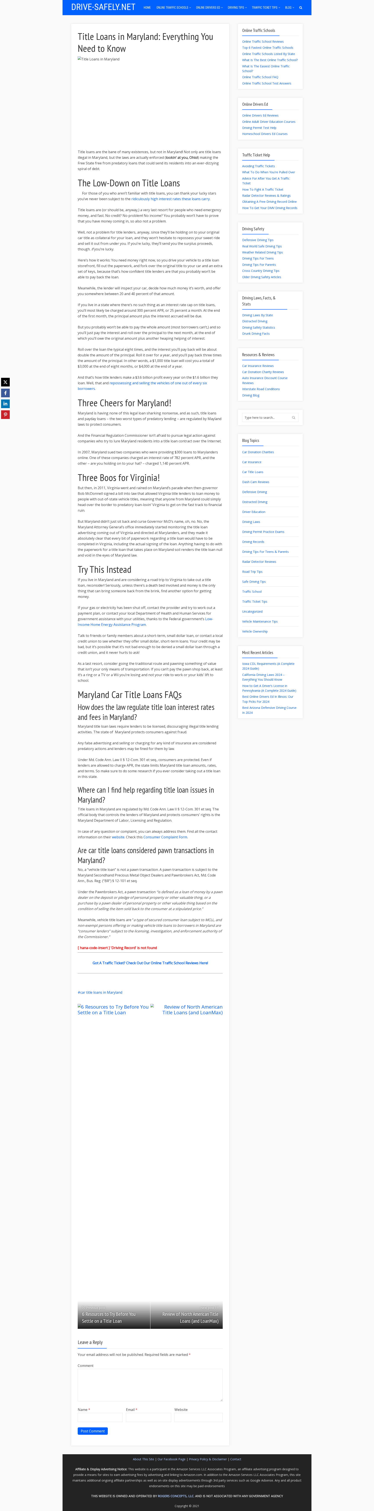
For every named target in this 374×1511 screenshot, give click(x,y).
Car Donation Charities (258, 452)
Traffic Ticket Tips (264, 7)
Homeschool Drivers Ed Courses (265, 134)
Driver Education (253, 512)
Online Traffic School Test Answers (266, 83)
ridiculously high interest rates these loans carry (170, 198)
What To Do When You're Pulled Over (268, 172)
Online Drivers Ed (208, 7)
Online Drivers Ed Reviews (260, 115)
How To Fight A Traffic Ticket (262, 189)
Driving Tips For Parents (259, 265)
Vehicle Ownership (255, 631)
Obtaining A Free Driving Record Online (269, 202)
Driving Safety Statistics (258, 327)
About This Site (143, 1459)
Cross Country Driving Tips (260, 271)
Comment (86, 1365)
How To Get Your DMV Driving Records (269, 208)
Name (84, 1409)
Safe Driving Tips (254, 581)
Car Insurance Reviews (258, 366)
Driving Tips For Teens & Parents (265, 552)
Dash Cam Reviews (255, 482)
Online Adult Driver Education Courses (268, 122)
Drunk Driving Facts (256, 333)
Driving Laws (251, 522)
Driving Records (253, 542)
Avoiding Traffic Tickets (258, 166)
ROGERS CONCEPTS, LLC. (176, 1496)
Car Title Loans (252, 472)
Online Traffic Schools (172, 7)
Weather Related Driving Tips (262, 252)
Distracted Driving (254, 321)
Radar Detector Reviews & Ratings (266, 195)
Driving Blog (250, 395)
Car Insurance (251, 462)
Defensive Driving (254, 492)
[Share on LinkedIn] (5, 403)
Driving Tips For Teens (258, 258)
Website (181, 1409)
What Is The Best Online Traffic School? (270, 60)
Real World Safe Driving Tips (262, 246)
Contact (235, 1459)
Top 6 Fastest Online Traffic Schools (267, 47)
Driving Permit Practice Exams (263, 532)
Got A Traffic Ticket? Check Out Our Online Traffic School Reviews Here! (150, 963)
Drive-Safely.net (103, 7)
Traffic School (252, 591)
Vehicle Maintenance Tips (260, 621)
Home (147, 7)
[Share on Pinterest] (5, 414)
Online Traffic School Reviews (263, 41)
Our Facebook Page (171, 1459)
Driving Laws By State (257, 315)
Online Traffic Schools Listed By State (268, 54)
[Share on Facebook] (5, 393)
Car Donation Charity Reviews (263, 372)
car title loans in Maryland (101, 992)
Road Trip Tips (252, 572)
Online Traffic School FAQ (260, 77)
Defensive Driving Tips (258, 240)
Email (131, 1409)
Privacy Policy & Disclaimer (208, 1459)
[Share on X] (5, 382)
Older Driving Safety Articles (261, 277)
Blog (288, 7)
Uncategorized (252, 611)
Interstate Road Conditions (261, 389)
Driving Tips (236, 7)
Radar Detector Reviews (259, 562)
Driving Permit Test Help (259, 128)
